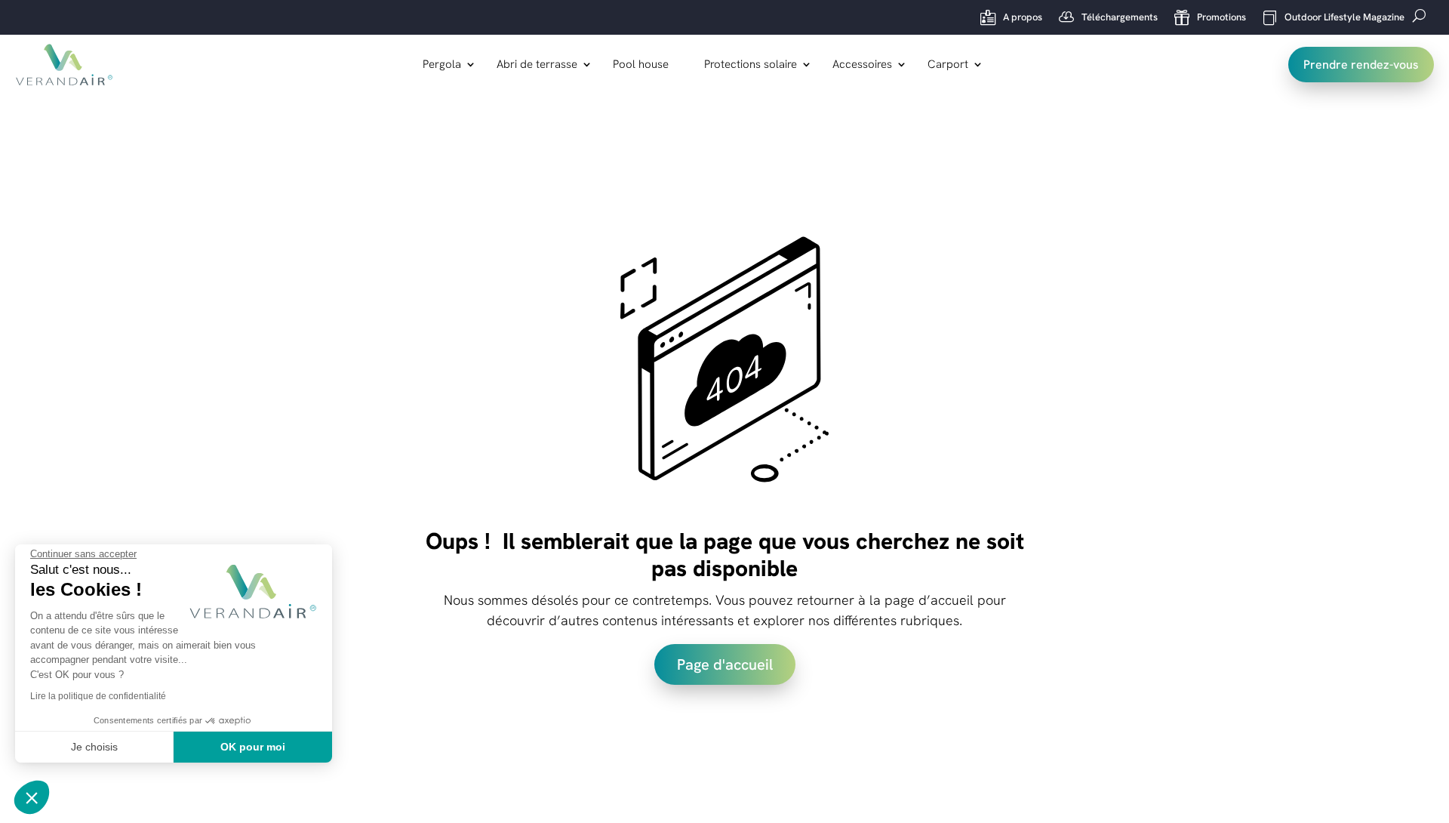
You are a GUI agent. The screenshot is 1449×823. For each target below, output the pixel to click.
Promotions (1210, 17)
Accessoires (862, 65)
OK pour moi (252, 747)
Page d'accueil (725, 664)
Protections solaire (750, 65)
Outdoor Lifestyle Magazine (1333, 18)
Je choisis (94, 747)
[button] (32, 797)
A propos (1011, 17)
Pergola (442, 65)
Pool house (641, 65)
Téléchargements (1108, 17)
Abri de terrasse (537, 65)
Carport (948, 65)
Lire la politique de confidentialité (98, 696)
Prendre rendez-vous (1361, 64)
